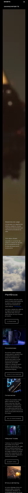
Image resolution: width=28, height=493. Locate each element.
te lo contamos (14, 418)
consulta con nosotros (14, 374)
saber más (12, 461)
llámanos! (11, 321)
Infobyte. (18, 306)
